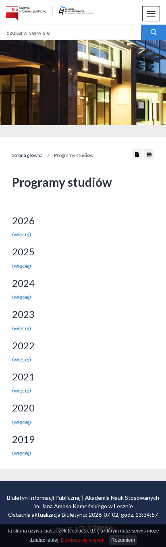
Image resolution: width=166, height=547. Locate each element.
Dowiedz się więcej (82, 540)
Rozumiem (123, 540)
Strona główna (27, 155)
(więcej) (21, 234)
